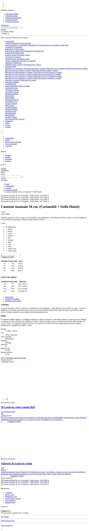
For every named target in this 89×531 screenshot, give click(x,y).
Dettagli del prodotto (12, 299)
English (15, 16)
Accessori (8, 57)
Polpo (7, 115)
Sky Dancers (9, 119)
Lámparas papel (10, 59)
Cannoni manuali (11, 43)
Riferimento (5, 360)
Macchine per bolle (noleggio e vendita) (18, 72)
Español (15, 14)
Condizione (5, 362)
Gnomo (7, 103)
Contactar (8, 146)
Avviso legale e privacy (13, 498)
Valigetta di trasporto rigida (16, 463)
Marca (3, 358)
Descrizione (9, 297)
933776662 (5, 517)
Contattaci (8, 493)
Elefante (8, 94)
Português (17, 18)
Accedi (3, 168)
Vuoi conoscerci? (7, 525)
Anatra (7, 111)
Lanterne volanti (10, 55)
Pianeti (7, 113)
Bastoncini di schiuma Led (14, 51)
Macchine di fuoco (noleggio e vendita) (18, 78)
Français (16, 22)
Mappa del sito (10, 502)
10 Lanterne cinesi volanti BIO (18, 407)
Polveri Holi (9, 53)
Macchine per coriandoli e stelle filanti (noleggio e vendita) (25, 68)
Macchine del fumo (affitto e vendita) (18, 70)
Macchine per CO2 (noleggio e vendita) (18, 76)
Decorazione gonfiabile (13, 142)
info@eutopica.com (7, 521)
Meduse (8, 109)
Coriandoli (8, 47)
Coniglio (8, 92)
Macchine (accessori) (12, 80)
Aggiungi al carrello (8, 257)
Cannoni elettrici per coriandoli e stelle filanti (20, 45)
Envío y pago (9, 495)
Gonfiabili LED (10, 84)
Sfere (7, 96)
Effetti (7, 140)
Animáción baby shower (13, 65)
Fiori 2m (8, 100)
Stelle (7, 98)
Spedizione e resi (11, 497)
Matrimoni (8, 63)
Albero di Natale (11, 86)
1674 (2, 468)
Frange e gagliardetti (12, 61)
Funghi (7, 117)
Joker (7, 105)
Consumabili (9, 138)
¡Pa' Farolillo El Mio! (8, 412)
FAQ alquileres (10, 500)
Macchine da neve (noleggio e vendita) (18, 74)
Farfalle (7, 107)
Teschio (8, 88)
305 (2, 414)
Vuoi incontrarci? (11, 144)
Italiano (15, 20)
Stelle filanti (9, 49)
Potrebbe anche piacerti (13, 301)
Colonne (8, 90)
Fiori (6, 102)
